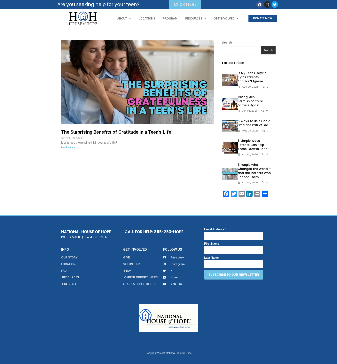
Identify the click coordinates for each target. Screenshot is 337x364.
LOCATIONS (147, 18)
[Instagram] (267, 4)
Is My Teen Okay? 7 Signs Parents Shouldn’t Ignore (252, 77)
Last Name (211, 257)
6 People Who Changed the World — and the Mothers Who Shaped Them (254, 171)
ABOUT (122, 18)
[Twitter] (274, 4)
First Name (211, 243)
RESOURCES (193, 18)
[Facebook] (259, 4)
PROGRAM (170, 18)
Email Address (215, 229)
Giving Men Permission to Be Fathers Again (250, 101)
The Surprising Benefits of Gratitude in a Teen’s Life (116, 132)
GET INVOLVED (224, 18)
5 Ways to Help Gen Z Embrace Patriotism (254, 123)
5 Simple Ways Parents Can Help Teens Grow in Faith (253, 145)
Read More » (68, 147)
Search (227, 42)
